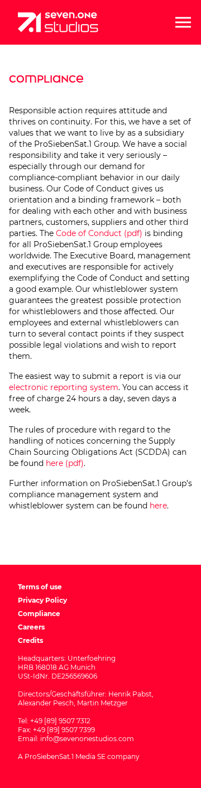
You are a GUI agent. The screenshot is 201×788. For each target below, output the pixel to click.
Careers (31, 627)
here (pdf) (65, 463)
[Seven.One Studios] (58, 22)
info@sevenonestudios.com (87, 738)
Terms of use (40, 587)
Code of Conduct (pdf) (99, 233)
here (158, 506)
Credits (30, 640)
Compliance (39, 613)
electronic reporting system (63, 387)
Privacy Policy (42, 600)
